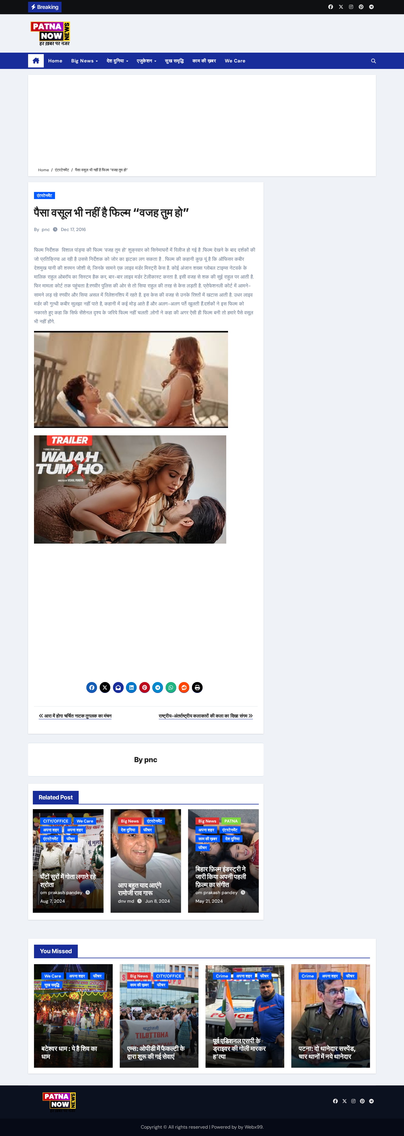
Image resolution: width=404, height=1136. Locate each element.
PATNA (231, 821)
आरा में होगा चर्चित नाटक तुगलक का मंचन (77, 716)
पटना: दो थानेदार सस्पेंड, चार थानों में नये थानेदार (327, 1052)
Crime (222, 976)
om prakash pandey (62, 893)
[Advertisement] (203, 122)
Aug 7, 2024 (52, 901)
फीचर (71, 838)
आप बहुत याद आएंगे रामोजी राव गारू (139, 889)
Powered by (224, 1127)
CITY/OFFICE (55, 821)
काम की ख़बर (204, 61)
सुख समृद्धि (174, 61)
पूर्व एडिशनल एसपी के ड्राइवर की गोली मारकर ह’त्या (239, 1048)
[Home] (36, 61)
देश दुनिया (116, 61)
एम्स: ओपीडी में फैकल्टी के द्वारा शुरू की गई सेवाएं (156, 1052)
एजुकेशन (145, 61)
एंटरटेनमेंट (44, 195)
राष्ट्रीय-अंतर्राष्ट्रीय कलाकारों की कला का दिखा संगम (203, 716)
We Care (235, 61)
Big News (83, 61)
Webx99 (254, 1127)
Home (55, 61)
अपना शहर (51, 830)
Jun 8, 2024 (157, 901)
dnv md (126, 901)
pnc (46, 229)
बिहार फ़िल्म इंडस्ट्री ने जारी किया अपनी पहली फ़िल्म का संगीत (220, 876)
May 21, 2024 (209, 901)
